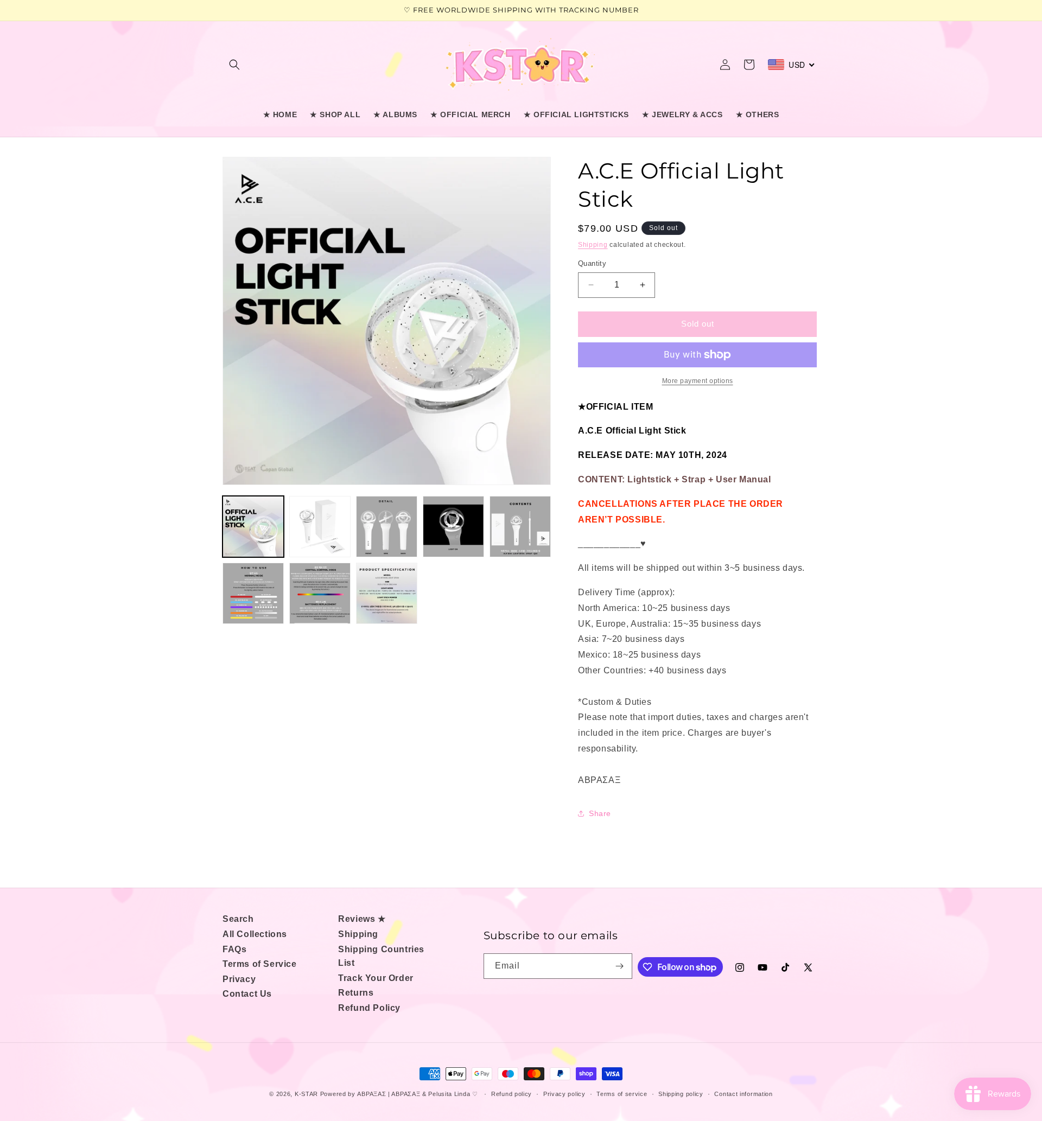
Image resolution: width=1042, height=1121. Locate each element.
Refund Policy (369, 1007)
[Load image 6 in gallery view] (253, 593)
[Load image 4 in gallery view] (453, 526)
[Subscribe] (620, 966)
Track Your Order (376, 978)
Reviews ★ (361, 918)
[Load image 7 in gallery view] (320, 593)
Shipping (593, 245)
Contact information (743, 1093)
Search (238, 918)
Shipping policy (680, 1093)
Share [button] (600, 813)
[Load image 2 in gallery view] (320, 526)
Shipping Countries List (381, 956)
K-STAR (306, 1094)
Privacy (239, 979)
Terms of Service (260, 964)
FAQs (234, 949)
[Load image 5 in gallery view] (520, 526)
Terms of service (621, 1093)
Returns (355, 992)
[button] (234, 65)
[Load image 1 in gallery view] (253, 526)
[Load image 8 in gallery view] (386, 593)
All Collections (255, 934)
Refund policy (511, 1093)
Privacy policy (564, 1093)
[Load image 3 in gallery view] (386, 526)
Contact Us (247, 993)
